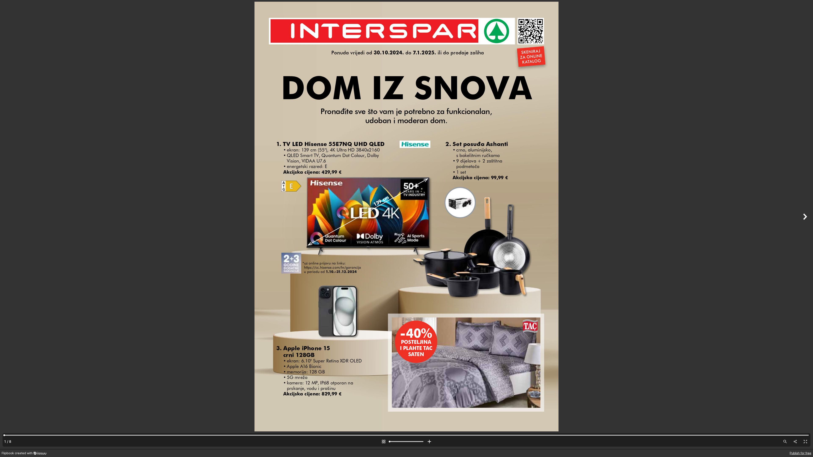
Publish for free (800, 453)
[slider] (406, 441)
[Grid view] (383, 441)
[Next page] (804, 224)
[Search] (785, 441)
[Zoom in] (429, 441)
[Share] (795, 441)
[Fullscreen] (805, 441)
